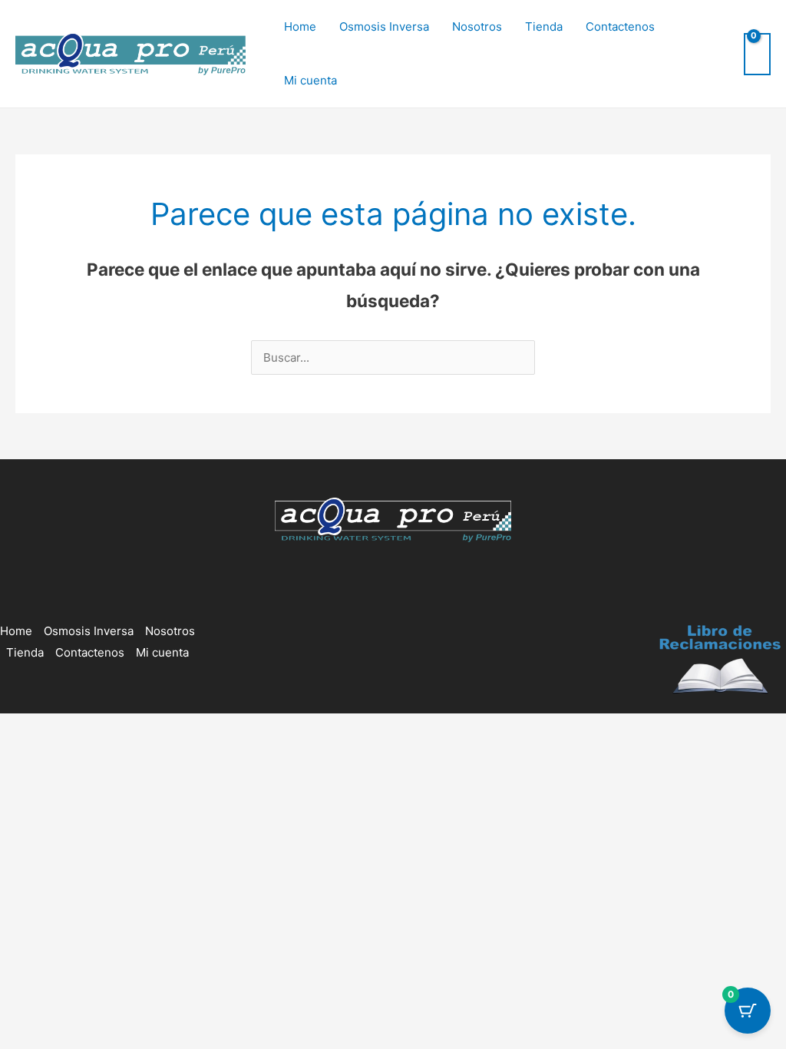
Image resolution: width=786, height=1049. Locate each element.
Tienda (544, 26)
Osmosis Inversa (384, 26)
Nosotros (477, 26)
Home (300, 26)
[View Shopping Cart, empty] (757, 54)
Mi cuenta (310, 80)
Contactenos (620, 26)
